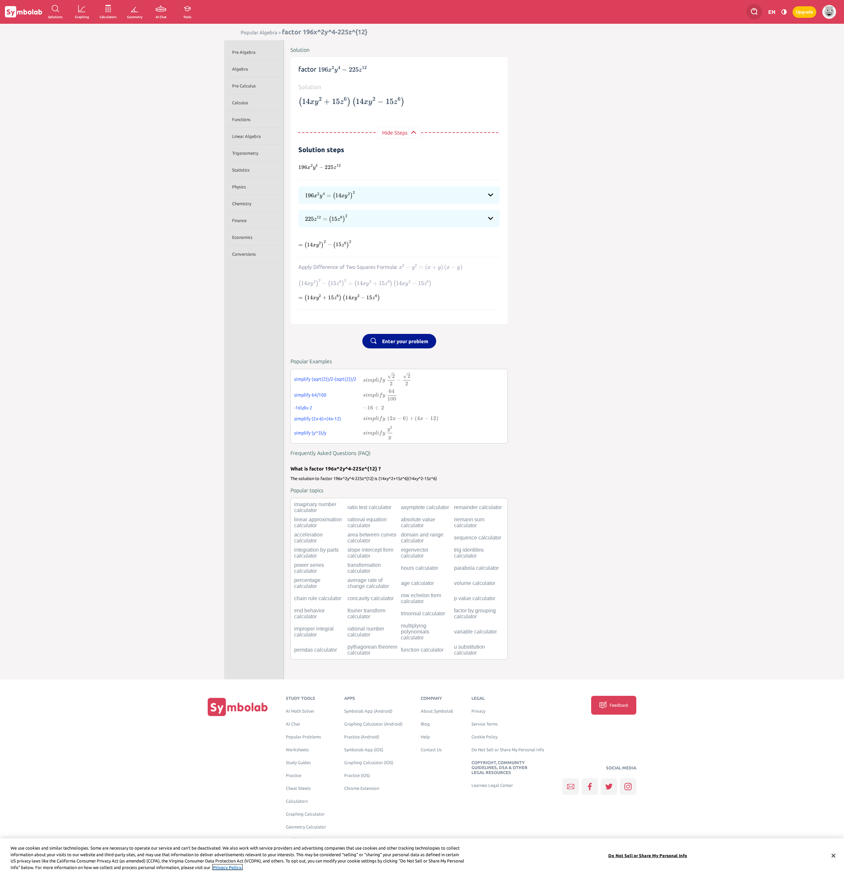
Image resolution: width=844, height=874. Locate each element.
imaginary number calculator (315, 507)
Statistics (241, 170)
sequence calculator (477, 537)
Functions (241, 119)
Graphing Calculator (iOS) (368, 762)
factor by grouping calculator (475, 613)
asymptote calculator (425, 507)
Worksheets (297, 749)
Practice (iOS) (357, 775)
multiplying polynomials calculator (415, 631)
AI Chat (293, 724)
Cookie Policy (484, 736)
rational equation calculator (367, 522)
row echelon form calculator (421, 598)
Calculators (297, 801)
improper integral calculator (314, 631)
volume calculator (474, 583)
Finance (239, 220)
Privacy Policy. (227, 867)
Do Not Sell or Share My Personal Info (507, 749)
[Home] (238, 706)
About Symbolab (437, 711)
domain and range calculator (422, 537)
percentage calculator (307, 583)
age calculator (417, 583)
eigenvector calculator (414, 553)
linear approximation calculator (318, 522)
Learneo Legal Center (492, 785)
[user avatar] (829, 12)
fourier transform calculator (366, 613)
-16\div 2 (303, 407)
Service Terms (484, 724)
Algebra (240, 69)
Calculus (240, 102)
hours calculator (419, 568)
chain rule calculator (317, 598)
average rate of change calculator (368, 583)
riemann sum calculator (469, 522)
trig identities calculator (469, 553)
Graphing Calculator (305, 814)
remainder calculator (478, 507)
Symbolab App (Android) (368, 711)
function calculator (422, 650)
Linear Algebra (246, 136)
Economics (242, 237)
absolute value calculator (418, 522)
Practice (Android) (361, 736)
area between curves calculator (371, 537)
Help (425, 736)
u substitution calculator (469, 650)
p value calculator (474, 598)
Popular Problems (303, 736)
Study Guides (298, 762)
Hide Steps (394, 133)
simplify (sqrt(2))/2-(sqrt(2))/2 (325, 379)
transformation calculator (364, 568)
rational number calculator (365, 631)
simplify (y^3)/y (310, 433)
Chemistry (241, 203)
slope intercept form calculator (370, 553)
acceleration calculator (308, 537)
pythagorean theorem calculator (372, 650)
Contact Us (431, 749)
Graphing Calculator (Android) (373, 724)
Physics (239, 186)
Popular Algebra (259, 32)
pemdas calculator (315, 650)
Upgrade (804, 12)
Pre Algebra (244, 52)
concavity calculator (370, 598)
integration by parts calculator (316, 553)
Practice (293, 775)
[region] (422, 856)
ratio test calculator (369, 507)
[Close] (833, 855)
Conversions (244, 254)
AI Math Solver (300, 711)
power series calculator (309, 568)
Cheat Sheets (298, 788)
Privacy (478, 711)
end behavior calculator (309, 613)
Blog (425, 724)
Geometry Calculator (306, 827)
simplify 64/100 (310, 395)
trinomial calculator (423, 613)
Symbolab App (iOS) (363, 749)
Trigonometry (245, 153)
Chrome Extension (361, 788)
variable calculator (475, 631)
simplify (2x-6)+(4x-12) (317, 418)
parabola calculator (476, 568)
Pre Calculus (244, 85)
